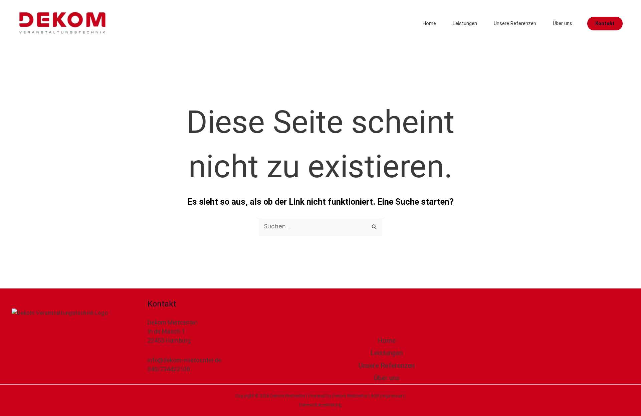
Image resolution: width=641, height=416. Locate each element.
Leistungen (465, 23)
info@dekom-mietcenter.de (184, 360)
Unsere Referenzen (515, 23)
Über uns (562, 23)
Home (429, 23)
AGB (375, 395)
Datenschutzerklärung (320, 404)
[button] (605, 23)
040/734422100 (169, 369)
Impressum (393, 395)
